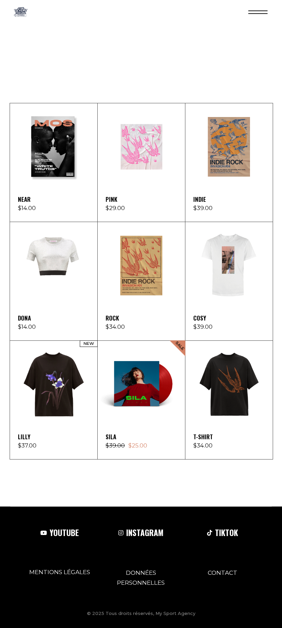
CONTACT (222, 572)
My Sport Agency (175, 613)
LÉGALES (77, 572)
